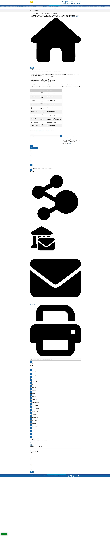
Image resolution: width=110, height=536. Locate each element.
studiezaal (62, 84)
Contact (64, 8)
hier (70, 143)
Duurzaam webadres (33, 357)
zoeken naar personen (40, 130)
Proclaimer (34, 475)
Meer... (32, 67)
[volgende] (31, 161)
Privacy (61, 475)
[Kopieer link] (31, 362)
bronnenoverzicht (74, 16)
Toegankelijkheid (56, 475)
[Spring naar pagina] (31, 165)
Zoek (32, 145)
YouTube (76, 476)
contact (48, 130)
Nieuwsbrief (78, 476)
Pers (30, 475)
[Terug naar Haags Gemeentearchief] (33, 2)
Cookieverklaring (41, 475)
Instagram (73, 476)
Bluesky (71, 476)
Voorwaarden (48, 475)
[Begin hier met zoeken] (56, 61)
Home (29, 8)
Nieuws (32, 8)
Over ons (59, 8)
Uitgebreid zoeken (34, 147)
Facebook (68, 476)
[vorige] (31, 149)
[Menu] (31, 170)
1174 (30, 442)
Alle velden (32, 134)
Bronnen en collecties (52, 8)
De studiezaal (44, 8)
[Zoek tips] (61, 136)
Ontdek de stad (38, 8)
